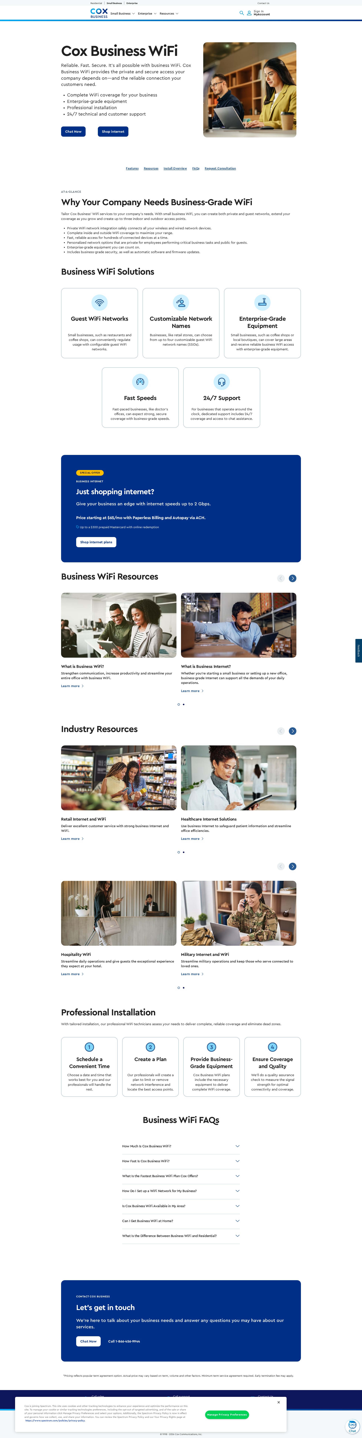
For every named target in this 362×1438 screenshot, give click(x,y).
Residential (96, 3)
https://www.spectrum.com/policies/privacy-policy (55, 1421)
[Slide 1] (179, 704)
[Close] (279, 1402)
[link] (113, 131)
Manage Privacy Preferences (227, 1414)
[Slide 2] (183, 704)
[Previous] (281, 578)
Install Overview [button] (175, 168)
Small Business (114, 3)
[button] (242, 13)
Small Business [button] (120, 13)
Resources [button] (167, 13)
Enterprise (132, 3)
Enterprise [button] (145, 13)
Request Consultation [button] (220, 168)
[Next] (292, 578)
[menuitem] (123, 14)
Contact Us (263, 3)
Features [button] (132, 168)
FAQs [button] (196, 168)
